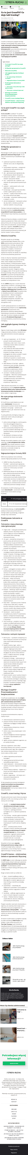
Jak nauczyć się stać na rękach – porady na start (14, 1134)
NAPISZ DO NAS (14, 1063)
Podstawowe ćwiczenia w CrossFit (13, 83)
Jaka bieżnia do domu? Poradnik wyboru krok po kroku (14, 1138)
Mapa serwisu (14, 1149)
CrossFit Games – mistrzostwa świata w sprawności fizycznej (14, 101)
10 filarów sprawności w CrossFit (15, 68)
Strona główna (4, 8)
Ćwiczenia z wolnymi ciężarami (15, 90)
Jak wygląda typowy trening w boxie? (14, 74)
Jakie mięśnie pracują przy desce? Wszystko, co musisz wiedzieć (18, 969)
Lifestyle (14, 1111)
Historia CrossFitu (11, 71)
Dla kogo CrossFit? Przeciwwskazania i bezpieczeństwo (11, 94)
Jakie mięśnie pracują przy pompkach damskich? (18, 946)
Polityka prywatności (14, 1146)
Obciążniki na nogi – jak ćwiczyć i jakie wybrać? (19, 980)
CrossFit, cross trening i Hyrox (14, 98)
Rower (14, 1114)
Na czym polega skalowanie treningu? (13, 77)
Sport (14, 1118)
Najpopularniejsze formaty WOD (16, 80)
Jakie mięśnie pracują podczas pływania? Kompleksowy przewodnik (18, 958)
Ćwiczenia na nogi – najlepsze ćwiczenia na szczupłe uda (21, 1011)
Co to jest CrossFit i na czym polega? (14, 65)
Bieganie (14, 1109)
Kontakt (14, 1102)
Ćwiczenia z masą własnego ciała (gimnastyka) (15, 87)
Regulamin (14, 1153)
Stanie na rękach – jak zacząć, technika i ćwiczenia (14, 1130)
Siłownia (12, 8)
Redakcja (14, 1099)
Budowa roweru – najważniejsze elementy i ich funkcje (14, 1127)
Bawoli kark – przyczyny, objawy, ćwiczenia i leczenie (21, 1029)
